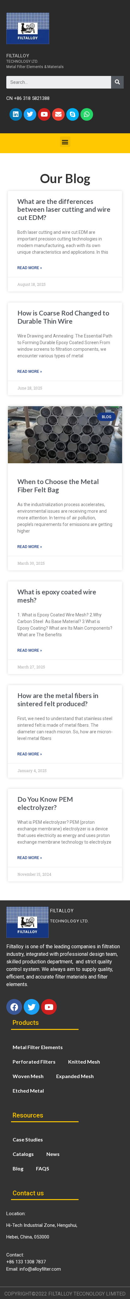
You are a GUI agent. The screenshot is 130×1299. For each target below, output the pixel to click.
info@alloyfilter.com (40, 1269)
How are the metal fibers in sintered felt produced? (57, 699)
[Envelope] (58, 114)
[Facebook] (14, 1007)
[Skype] (72, 114)
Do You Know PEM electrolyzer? (45, 803)
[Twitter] (30, 114)
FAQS (42, 1168)
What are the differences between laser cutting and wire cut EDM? (63, 209)
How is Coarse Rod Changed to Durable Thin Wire (63, 317)
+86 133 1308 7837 (26, 1262)
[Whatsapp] (86, 114)
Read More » (29, 268)
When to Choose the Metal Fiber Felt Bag (58, 485)
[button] (65, 141)
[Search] (117, 82)
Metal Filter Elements (38, 1047)
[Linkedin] (15, 114)
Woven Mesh (28, 1076)
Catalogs (23, 1154)
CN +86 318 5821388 (28, 98)
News (53, 1154)
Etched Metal (28, 1091)
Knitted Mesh (84, 1062)
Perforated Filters (34, 1062)
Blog (18, 1168)
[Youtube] (44, 114)
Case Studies (28, 1139)
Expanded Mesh (75, 1076)
